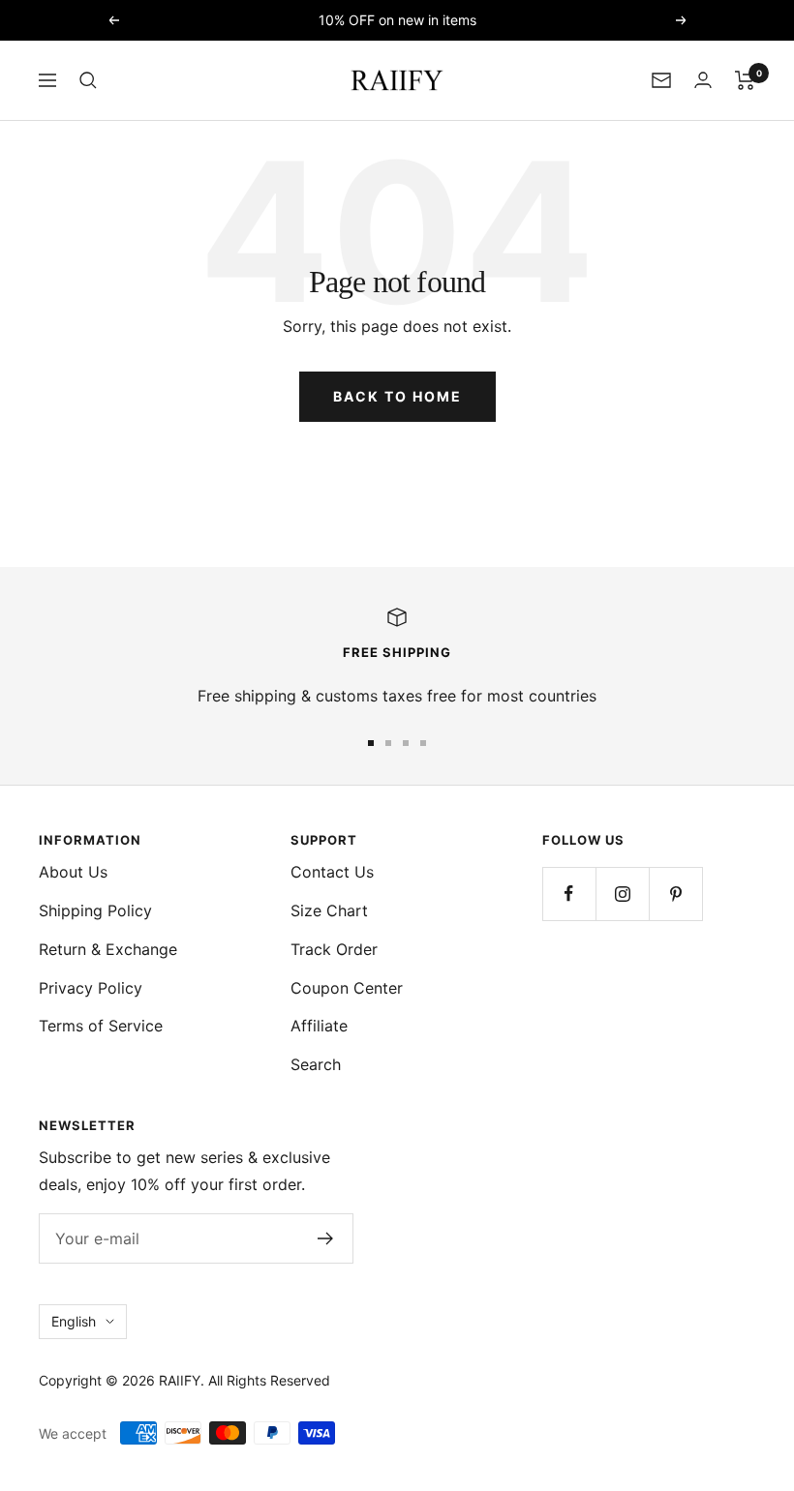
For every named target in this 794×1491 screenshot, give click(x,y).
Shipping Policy (95, 910)
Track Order (334, 949)
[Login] (703, 80)
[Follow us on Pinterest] (675, 893)
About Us (73, 871)
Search (315, 1064)
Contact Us (332, 871)
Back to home (397, 396)
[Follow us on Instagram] (622, 893)
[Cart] (745, 80)
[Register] (326, 1238)
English (73, 1321)
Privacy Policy (90, 988)
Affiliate (319, 1025)
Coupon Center (346, 988)
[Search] (88, 80)
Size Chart (329, 910)
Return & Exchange (108, 949)
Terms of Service (101, 1025)
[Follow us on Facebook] (569, 893)
